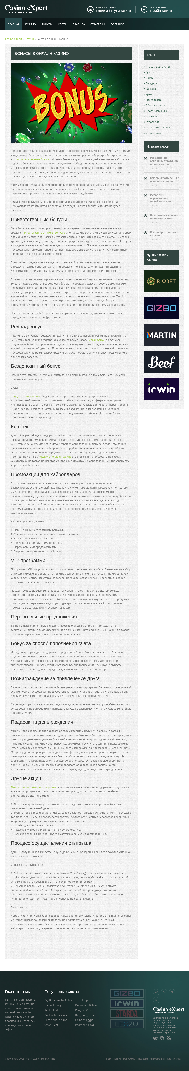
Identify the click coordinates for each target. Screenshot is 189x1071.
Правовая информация (151, 1058)
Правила (79, 24)
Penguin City (83, 1010)
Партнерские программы (121, 1058)
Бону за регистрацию (26, 396)
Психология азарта (158, 127)
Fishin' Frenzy (52, 1005)
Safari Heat (51, 1025)
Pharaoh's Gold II (85, 1025)
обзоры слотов (24, 1016)
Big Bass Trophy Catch (58, 1000)
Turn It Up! (82, 1000)
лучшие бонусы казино (19, 1004)
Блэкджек (151, 83)
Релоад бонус (96, 340)
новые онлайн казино (19, 1008)
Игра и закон (154, 133)
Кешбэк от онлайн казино (55, 456)
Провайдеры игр (156, 111)
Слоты (62, 24)
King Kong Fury (84, 1015)
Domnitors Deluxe (86, 1005)
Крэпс (149, 94)
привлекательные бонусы (33, 159)
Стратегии (97, 24)
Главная (14, 24)
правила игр (13, 1021)
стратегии (28, 1021)
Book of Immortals (55, 1015)
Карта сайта (174, 1058)
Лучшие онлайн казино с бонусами (33, 787)
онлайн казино (161, 11)
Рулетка (150, 72)
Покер (149, 77)
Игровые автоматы (158, 66)
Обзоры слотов (155, 105)
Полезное (117, 24)
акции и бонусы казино (113, 11)
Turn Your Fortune (55, 1020)
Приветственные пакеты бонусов (43, 232)
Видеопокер (153, 100)
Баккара (151, 88)
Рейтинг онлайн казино (20, 999)
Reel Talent (51, 1010)
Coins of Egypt (84, 1020)
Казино (30, 24)
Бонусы (46, 24)
